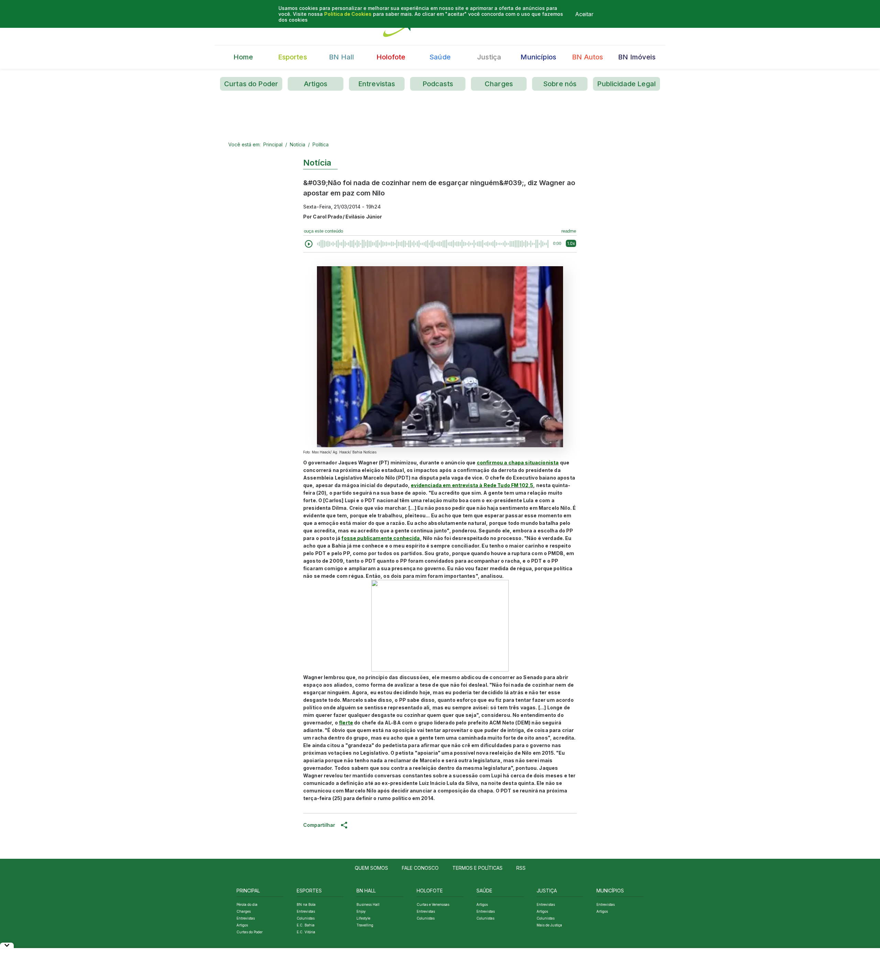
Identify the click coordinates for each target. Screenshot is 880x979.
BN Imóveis (637, 57)
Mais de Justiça (549, 925)
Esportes (292, 57)
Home (243, 57)
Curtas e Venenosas (433, 904)
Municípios (538, 57)
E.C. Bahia (306, 925)
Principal (273, 144)
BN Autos (587, 57)
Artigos (315, 84)
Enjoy (361, 911)
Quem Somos (371, 868)
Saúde (440, 57)
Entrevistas (376, 84)
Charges (499, 84)
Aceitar (584, 14)
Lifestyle (363, 918)
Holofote (390, 57)
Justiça (489, 57)
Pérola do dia (246, 904)
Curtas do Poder (251, 84)
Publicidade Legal (626, 84)
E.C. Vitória (306, 932)
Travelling (364, 925)
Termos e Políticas (477, 868)
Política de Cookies (348, 14)
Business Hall (368, 904)
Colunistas (306, 918)
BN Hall (341, 57)
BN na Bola (306, 904)
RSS (521, 868)
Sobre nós (559, 84)
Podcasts (437, 84)
